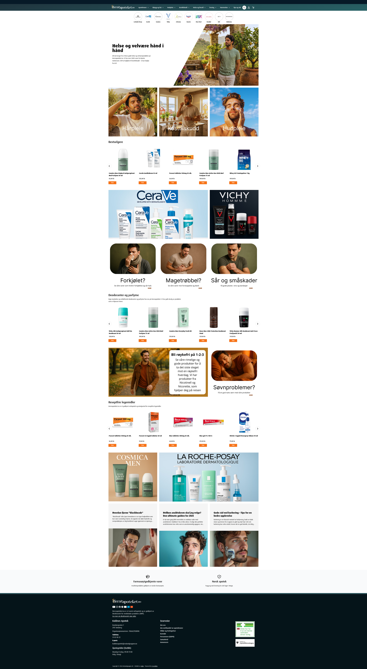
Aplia (142, 666)
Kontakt (163, 634)
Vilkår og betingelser (168, 631)
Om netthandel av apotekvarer (171, 628)
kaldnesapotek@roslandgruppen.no (124, 644)
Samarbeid (164, 639)
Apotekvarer (142, 8)
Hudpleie (170, 8)
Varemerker (224, 8)
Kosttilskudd (183, 8)
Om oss (163, 625)
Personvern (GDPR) (167, 637)
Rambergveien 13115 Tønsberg (118, 626)
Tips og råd (237, 8)
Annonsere (164, 642)
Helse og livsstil (198, 8)
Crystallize (155, 666)
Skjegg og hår (157, 8)
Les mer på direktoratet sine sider (124, 616)
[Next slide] (257, 166)
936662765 (132, 631)
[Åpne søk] (244, 7)
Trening (211, 8)
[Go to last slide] (109, 166)
